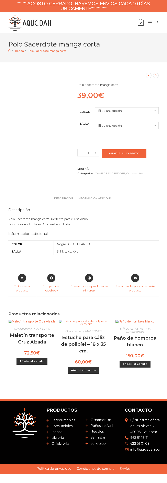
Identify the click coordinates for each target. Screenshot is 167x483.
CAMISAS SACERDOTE (110, 173)
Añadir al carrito (124, 153)
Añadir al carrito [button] (32, 361)
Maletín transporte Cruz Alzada (32, 338)
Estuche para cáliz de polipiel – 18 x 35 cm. (83, 344)
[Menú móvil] (149, 22)
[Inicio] (9, 50)
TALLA (84, 123)
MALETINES (42, 329)
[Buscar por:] (156, 22)
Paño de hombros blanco (135, 341)
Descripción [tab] (63, 198)
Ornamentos (134, 173)
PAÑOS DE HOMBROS (135, 329)
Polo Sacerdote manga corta (47, 50)
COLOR (84, 112)
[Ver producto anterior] (149, 75)
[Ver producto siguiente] (156, 75)
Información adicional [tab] (95, 198)
